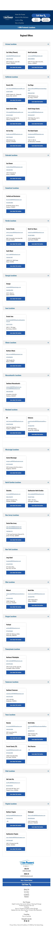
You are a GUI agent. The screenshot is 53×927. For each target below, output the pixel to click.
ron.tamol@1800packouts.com (13, 494)
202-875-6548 (9, 424)
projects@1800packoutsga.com (13, 287)
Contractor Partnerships (46, 19)
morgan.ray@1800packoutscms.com (14, 461)
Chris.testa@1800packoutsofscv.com (14, 112)
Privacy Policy (13, 925)
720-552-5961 (9, 170)
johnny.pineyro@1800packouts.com (14, 232)
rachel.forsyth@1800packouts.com (36, 232)
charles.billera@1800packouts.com (14, 167)
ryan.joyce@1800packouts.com (35, 56)
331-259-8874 (9, 357)
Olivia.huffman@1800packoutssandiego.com (37, 89)
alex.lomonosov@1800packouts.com (14, 421)
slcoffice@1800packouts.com (13, 782)
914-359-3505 (9, 202)
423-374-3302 (9, 696)
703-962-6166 (9, 818)
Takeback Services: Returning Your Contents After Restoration (26, 910)
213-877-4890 (9, 91)
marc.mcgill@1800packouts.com (35, 112)
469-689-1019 (31, 731)
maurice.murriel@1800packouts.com (36, 594)
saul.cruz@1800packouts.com (13, 254)
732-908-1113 (9, 531)
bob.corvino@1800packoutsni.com (14, 354)
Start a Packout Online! (26, 880)
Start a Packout (36, 19)
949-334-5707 (31, 115)
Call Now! (25, 884)
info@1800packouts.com (26, 876)
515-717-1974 (9, 324)
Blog (21, 20)
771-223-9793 (31, 426)
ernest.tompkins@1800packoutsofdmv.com (37, 422)
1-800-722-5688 (26, 871)
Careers (26, 897)
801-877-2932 (9, 785)
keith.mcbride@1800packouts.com (14, 661)
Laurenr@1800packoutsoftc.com (13, 750)
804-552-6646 (31, 818)
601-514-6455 (9, 464)
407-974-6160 (9, 235)
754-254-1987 (9, 257)
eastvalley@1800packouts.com (13, 56)
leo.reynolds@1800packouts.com (14, 199)
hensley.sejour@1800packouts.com (14, 134)
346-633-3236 (9, 729)
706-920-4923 (9, 290)
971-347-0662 (9, 631)
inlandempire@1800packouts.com (36, 134)
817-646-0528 (9, 753)
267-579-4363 (9, 664)
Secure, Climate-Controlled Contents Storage (26, 908)
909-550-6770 (31, 137)
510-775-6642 (9, 137)
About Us (17, 17)
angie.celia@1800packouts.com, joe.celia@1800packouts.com (13, 387)
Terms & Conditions (22, 925)
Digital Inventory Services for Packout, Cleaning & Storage (26, 904)
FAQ (26, 911)
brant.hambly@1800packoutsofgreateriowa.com (15, 320)
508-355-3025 (9, 391)
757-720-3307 (9, 840)
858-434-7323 (31, 93)
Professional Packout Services (26, 905)
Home (16, 14)
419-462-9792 (31, 597)
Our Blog (26, 892)
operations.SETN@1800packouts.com (15, 693)
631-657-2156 (9, 564)
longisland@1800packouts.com (13, 561)
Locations (17, 20)
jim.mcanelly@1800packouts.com (14, 726)
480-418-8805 (31, 59)
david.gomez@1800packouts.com (14, 815)
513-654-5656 (9, 598)
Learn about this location (15, 67)
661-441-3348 (9, 115)
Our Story (26, 891)
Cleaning (26, 907)
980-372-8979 (9, 497)
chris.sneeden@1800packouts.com (36, 494)
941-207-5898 (31, 235)
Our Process (22, 14)
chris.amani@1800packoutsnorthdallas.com (37, 727)
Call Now (39, 15)
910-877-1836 (31, 497)
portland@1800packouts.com (13, 628)
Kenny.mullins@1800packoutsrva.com (36, 815)
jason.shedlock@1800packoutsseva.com (15, 837)
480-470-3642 (9, 59)
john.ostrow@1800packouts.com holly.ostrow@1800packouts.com (14, 527)
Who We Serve (24, 17)
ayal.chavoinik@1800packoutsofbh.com (15, 88)
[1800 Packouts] (8, 17)
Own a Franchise (19, 23)
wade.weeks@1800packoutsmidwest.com (15, 594)
